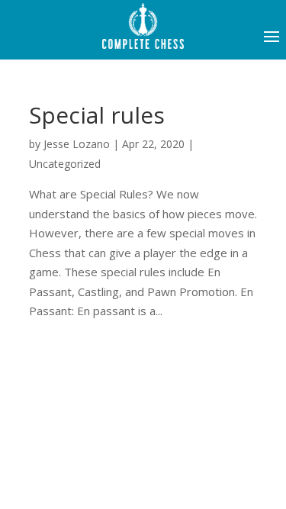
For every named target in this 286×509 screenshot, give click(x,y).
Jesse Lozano (76, 144)
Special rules (97, 114)
